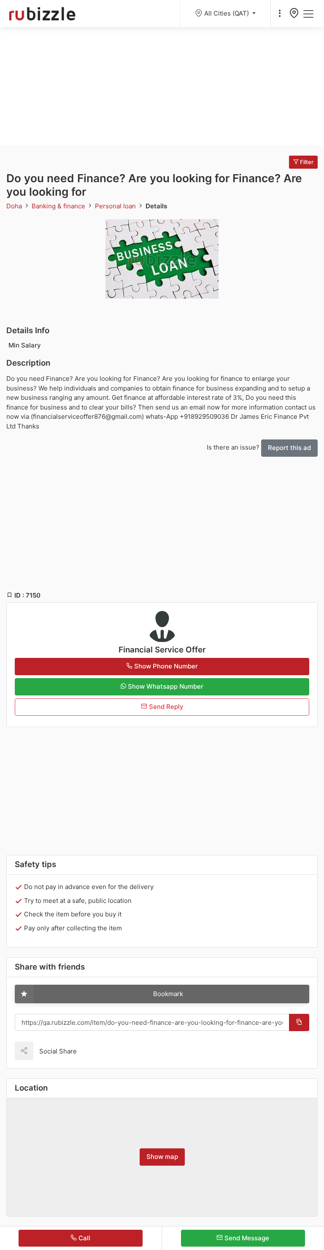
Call (83, 1238)
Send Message (246, 1238)
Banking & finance (59, 206)
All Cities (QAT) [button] (227, 13)
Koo (98, 1050)
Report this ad (289, 448)
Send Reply (165, 707)
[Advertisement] (162, 86)
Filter (306, 162)
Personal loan (116, 206)
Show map (162, 1157)
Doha (15, 206)
